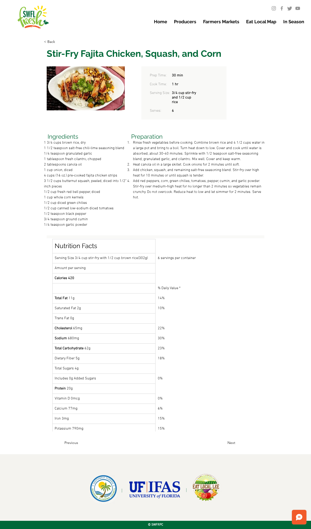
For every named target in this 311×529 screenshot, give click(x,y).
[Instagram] (274, 8)
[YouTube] (298, 8)
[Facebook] (282, 8)
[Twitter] (290, 8)
